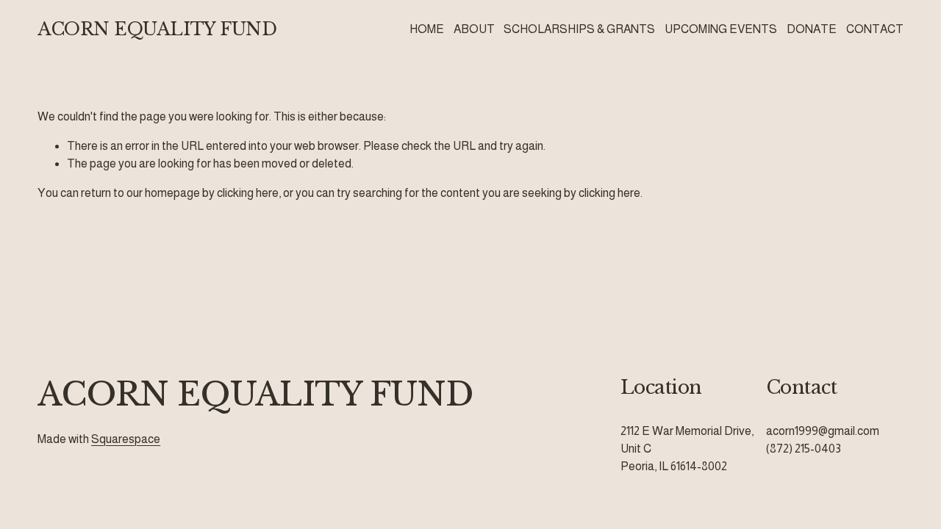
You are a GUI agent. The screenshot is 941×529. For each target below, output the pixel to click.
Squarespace (125, 439)
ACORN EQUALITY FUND (156, 29)
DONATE (812, 29)
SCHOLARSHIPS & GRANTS (579, 29)
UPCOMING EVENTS (721, 29)
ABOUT (474, 29)
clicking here (248, 193)
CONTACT (875, 29)
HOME (426, 29)
